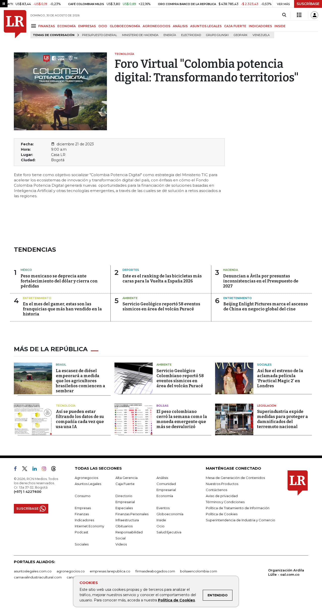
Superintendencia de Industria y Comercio (240, 520)
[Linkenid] (36, 470)
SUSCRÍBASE (308, 4)
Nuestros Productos (222, 484)
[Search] (284, 15)
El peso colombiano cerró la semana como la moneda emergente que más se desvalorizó (181, 419)
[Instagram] (46, 470)
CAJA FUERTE (235, 26)
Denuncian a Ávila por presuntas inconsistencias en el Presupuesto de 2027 (260, 281)
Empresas (83, 508)
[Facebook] (17, 470)
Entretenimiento (37, 298)
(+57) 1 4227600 (27, 492)
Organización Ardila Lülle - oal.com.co (286, 572)
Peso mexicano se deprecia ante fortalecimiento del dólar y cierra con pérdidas (59, 281)
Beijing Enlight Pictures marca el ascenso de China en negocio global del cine (265, 306)
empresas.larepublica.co (110, 571)
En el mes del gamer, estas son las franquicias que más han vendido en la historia (62, 309)
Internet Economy (89, 526)
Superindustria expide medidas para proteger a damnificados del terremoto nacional (282, 419)
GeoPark (241, 35)
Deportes (131, 270)
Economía (164, 496)
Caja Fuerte (125, 484)
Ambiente (130, 298)
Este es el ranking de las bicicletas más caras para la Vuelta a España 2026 (162, 278)
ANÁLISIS (180, 26)
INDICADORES (260, 26)
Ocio (160, 526)
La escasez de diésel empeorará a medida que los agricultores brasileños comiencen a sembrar (80, 380)
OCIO (102, 26)
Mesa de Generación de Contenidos (235, 478)
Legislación (266, 405)
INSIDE (280, 26)
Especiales (124, 508)
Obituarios (124, 526)
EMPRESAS (87, 26)
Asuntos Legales (88, 484)
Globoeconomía (169, 514)
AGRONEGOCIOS (156, 26)
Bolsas (162, 405)
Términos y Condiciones (225, 502)
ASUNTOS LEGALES (206, 26)
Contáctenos (216, 490)
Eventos (163, 508)
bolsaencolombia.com (198, 571)
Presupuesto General (99, 35)
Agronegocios (86, 478)
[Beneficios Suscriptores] (299, 15)
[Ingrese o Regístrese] (314, 15)
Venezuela (261, 35)
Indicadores (84, 520)
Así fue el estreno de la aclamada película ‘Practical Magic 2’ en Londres (280, 378)
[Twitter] (26, 470)
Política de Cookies (176, 600)
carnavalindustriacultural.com (38, 577)
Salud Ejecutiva (168, 532)
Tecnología (65, 405)
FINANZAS (46, 26)
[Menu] (34, 25)
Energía (170, 35)
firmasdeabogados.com (155, 571)
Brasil (61, 364)
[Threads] (55, 470)
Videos (121, 544)
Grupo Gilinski (217, 35)
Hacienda (230, 270)
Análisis (162, 478)
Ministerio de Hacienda (140, 35)
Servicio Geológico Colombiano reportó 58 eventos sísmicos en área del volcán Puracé (180, 378)
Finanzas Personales (131, 514)
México (26, 270)
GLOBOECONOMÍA (125, 26)
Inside (161, 520)
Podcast (81, 532)
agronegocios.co (71, 571)
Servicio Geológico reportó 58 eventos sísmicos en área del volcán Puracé (161, 306)
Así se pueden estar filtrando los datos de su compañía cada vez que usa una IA (80, 419)
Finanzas (82, 514)
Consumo (83, 496)
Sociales (264, 364)
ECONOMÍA (66, 26)
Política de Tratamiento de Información (237, 508)
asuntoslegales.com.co (33, 571)
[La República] (15, 24)
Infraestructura (127, 520)
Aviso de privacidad (222, 496)
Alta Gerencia (126, 478)
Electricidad (191, 35)
